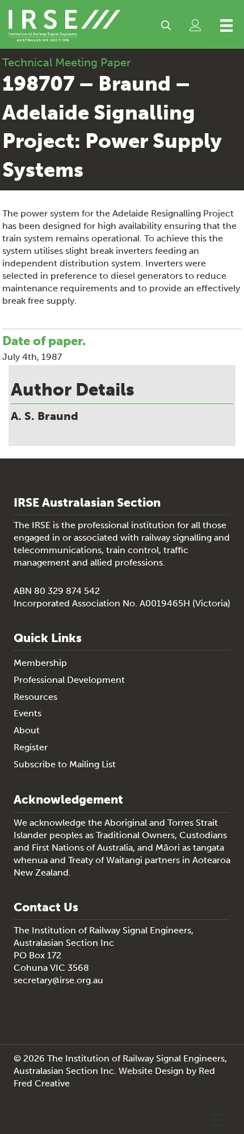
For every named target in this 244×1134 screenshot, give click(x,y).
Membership (40, 662)
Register (31, 747)
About (27, 730)
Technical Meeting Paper (66, 62)
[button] (166, 25)
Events (27, 713)
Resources (35, 696)
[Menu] (226, 25)
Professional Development (69, 679)
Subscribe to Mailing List (65, 764)
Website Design (151, 1070)
